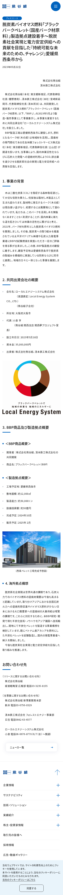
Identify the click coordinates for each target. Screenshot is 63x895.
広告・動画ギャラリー (15, 855)
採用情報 (8, 845)
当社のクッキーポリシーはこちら (18, 879)
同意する (31, 888)
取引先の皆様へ (12, 835)
